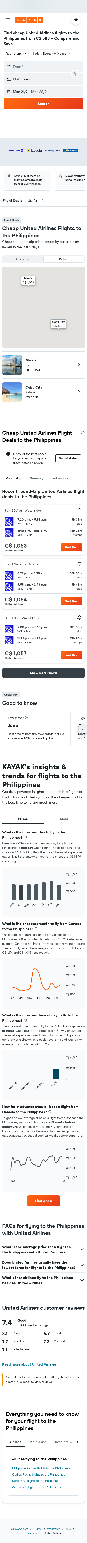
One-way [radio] (22, 259)
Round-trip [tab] (14, 478)
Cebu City (33, 387)
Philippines (31, 1533)
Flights (37, 1528)
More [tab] (64, 819)
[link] (43, 1200)
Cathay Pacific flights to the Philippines (38, 1474)
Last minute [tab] (59, 478)
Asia (68, 1528)
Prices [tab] (23, 819)
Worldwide (53, 1528)
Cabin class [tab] (37, 1442)
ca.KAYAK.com (19, 1528)
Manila (31, 360)
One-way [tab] (37, 478)
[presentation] (83, 433)
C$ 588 (43, 38)
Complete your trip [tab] (68, 1442)
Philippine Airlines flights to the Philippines (41, 1468)
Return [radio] (63, 259)
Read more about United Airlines (29, 1364)
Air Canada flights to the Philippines (36, 1487)
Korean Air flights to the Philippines (36, 1481)
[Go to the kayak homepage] (29, 20)
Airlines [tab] (15, 1442)
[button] (7, 20)
